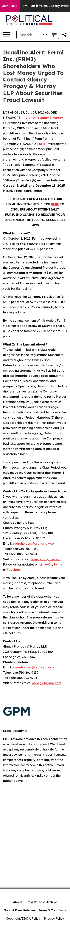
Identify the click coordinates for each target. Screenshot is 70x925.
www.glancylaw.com (45, 559)
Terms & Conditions (52, 910)
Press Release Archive (41, 902)
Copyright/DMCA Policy (23, 918)
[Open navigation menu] (6, 34)
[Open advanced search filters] (54, 34)
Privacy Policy (54, 918)
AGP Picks (9, 6)
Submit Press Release (19, 910)
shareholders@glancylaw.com (34, 543)
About (17, 902)
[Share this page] (64, 34)
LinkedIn (45, 564)
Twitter (58, 564)
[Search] (45, 34)
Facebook (14, 569)
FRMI (41, 144)
